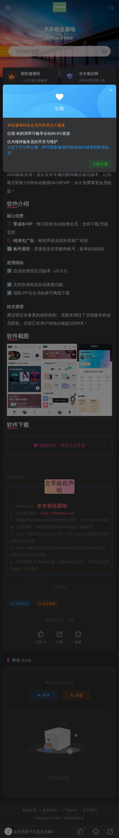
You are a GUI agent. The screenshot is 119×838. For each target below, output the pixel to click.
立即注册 (100, 163)
